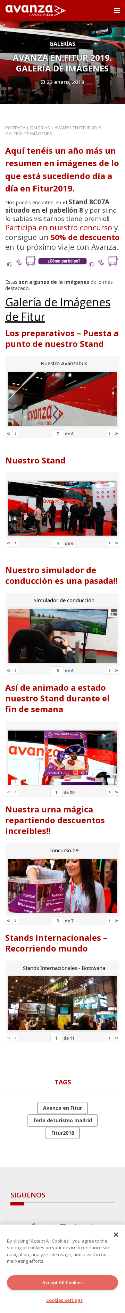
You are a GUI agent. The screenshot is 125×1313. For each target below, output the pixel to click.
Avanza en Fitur (62, 1108)
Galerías (62, 44)
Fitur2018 (62, 1132)
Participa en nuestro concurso (58, 227)
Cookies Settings (64, 1300)
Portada (15, 128)
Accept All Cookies (62, 1282)
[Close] (116, 1234)
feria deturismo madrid (62, 1120)
